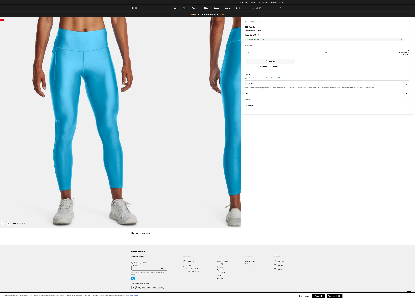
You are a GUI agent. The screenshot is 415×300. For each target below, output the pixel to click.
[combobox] (262, 7)
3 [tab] (20, 224)
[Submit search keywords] (270, 7)
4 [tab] (21, 224)
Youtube (280, 269)
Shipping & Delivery (222, 270)
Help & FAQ (220, 264)
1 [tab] (14, 224)
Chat (246, 2)
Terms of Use (154, 272)
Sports (247, 22)
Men (135, 262)
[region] (207, 296)
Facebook (280, 265)
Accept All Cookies (334, 296)
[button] (184, 7)
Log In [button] (281, 2)
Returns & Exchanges (223, 273)
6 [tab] (25, 224)
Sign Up (163, 268)
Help (241, 2)
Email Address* (137, 265)
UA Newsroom (249, 264)
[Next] (8, 223)
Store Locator (220, 278)
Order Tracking (221, 276)
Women (260, 22)
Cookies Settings (302, 296)
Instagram (281, 261)
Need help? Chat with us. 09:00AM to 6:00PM (193, 270)
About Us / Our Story (250, 261)
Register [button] (274, 2)
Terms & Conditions (222, 261)
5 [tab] (23, 224)
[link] (175, 7)
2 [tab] (18, 224)
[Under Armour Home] (134, 7)
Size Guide (220, 267)
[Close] (411, 296)
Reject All (318, 296)
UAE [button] (266, 2)
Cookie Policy (133, 295)
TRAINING (253, 22)
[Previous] (2, 223)
